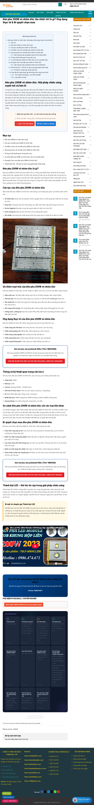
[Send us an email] (51, 791)
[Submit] (60, 4)
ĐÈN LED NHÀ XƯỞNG (78, 90)
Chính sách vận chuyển (80, 768)
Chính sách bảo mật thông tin (82, 762)
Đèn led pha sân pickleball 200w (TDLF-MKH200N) (28, 55)
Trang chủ (31, 12)
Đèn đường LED (8, 770)
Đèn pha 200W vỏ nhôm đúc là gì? (20, 45)
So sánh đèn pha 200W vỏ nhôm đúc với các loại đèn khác (28, 60)
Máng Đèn (76, 179)
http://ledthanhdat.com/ (32, 764)
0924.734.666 (54, 774)
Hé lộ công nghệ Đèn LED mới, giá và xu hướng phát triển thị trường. (84, 214)
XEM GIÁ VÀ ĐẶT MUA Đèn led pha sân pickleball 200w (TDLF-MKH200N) (35, 361)
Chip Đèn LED (77, 25)
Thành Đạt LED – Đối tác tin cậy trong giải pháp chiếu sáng (28, 67)
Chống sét (76, 29)
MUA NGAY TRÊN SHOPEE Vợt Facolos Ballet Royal (24, 605)
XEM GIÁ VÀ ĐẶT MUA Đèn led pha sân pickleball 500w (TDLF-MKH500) (35, 475)
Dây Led (76, 32)
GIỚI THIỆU (40, 12)
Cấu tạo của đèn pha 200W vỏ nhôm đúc (22, 47)
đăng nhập (14, 739)
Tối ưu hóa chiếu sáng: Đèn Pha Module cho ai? (84, 241)
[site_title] (47, 802)
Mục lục (12, 42)
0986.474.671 (54, 756)
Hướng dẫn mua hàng (80, 765)
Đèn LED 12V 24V (79, 61)
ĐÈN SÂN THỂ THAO (80, 149)
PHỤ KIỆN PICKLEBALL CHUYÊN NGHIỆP (25, 75)
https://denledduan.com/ (32, 777)
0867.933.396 (54, 767)
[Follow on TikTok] (45, 791)
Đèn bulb (76, 39)
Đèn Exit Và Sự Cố (79, 57)
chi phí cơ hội (29, 418)
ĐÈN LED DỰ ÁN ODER (78, 78)
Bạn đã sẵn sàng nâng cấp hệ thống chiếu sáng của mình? (28, 72)
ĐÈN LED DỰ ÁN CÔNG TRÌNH (78, 72)
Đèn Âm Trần (77, 36)
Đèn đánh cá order (79, 47)
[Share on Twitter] (32, 716)
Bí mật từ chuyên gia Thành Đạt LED (23, 70)
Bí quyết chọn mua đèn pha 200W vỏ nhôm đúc (24, 62)
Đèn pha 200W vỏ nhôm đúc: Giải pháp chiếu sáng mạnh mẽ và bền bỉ (29, 40)
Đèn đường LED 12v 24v (81, 50)
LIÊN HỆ (57, 16)
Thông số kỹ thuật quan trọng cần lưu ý (22, 57)
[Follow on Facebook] (42, 791)
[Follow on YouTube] (58, 791)
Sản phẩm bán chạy (79, 186)
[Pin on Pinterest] (38, 716)
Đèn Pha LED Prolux (79, 140)
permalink (37, 723)
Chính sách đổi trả (79, 756)
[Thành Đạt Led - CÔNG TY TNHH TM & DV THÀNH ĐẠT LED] (10, 6)
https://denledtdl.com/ (32, 773)
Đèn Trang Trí (77, 162)
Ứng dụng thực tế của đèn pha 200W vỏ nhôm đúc (25, 52)
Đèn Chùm (76, 43)
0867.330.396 (54, 760)
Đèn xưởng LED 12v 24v (81, 169)
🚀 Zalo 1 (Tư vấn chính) (24, 124)
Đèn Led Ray (77, 105)
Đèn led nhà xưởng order (81, 94)
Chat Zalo (7, 793)
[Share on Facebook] (28, 716)
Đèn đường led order (80, 53)
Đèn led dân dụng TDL (80, 68)
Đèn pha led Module (79, 127)
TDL (59, 802)
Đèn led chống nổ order (80, 64)
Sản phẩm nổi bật (18, 77)
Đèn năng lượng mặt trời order (81, 116)
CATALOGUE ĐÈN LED (77, 12)
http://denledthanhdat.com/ (34, 760)
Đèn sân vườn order (79, 153)
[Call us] (55, 791)
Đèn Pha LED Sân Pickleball (79, 145)
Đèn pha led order (79, 136)
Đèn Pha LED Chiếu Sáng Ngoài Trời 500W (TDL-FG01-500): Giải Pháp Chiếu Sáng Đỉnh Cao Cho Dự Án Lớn (85, 255)
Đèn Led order (78, 98)
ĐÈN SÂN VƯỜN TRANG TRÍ (78, 158)
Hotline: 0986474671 (10, 801)
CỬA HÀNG (49, 12)
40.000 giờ (53, 299)
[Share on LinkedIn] (41, 716)
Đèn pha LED (7, 766)
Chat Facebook (8, 797)
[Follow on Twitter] (48, 791)
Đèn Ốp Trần (77, 120)
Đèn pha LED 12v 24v (80, 124)
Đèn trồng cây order (79, 166)
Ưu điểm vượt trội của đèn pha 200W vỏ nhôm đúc (25, 50)
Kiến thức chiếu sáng (21, 723)
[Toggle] (90, 72)
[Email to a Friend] (35, 716)
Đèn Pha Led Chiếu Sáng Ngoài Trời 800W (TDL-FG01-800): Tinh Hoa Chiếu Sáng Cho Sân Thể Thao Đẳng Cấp (85, 203)
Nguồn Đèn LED (78, 182)
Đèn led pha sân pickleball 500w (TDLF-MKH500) (27, 65)
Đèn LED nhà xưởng (9, 773)
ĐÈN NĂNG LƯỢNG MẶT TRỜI (79, 110)
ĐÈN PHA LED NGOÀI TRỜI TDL (78, 132)
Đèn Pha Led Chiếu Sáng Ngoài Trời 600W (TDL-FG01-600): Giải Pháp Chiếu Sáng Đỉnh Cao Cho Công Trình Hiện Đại (85, 230)
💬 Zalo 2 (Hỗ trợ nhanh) (45, 124)
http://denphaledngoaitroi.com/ (35, 768)
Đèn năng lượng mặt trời (10, 777)
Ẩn (35, 36)
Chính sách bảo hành (79, 759)
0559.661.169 (54, 770)
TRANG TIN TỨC (61, 12)
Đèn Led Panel (78, 101)
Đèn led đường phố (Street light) (79, 84)
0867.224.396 (54, 763)
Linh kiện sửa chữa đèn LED (79, 174)
